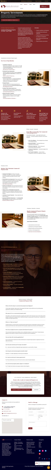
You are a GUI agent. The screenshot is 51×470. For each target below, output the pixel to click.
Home (21, 4)
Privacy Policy (27, 466)
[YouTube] (5, 1)
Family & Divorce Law (30, 443)
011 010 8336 (6, 409)
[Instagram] (2, 1)
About (30, 4)
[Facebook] (1, 1)
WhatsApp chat (7, 411)
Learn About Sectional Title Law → (9, 91)
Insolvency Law (29, 451)
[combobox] (39, 417)
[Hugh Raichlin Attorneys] (9, 6)
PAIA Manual (32, 466)
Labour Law (29, 445)
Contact (21, 8)
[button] (27, 1)
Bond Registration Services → (8, 86)
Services (25, 4)
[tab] (25, 307)
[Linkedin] (4, 1)
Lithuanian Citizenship (30, 453)
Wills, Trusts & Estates (30, 444)
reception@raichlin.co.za (10, 413)
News (34, 4)
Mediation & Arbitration (31, 442)
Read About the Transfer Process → (9, 69)
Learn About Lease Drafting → (7, 184)
